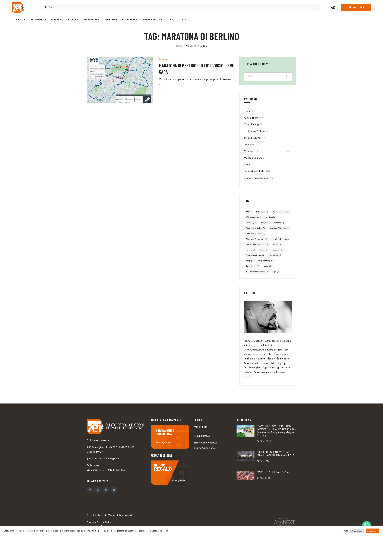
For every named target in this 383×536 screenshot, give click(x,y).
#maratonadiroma (281, 212)
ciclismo (270, 217)
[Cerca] (45, 7)
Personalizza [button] (357, 531)
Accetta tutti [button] (372, 531)
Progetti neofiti (201, 427)
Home (179, 46)
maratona (278, 223)
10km (247, 111)
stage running (265, 261)
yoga (276, 271)
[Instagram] (98, 489)
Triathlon (71, 19)
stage (249, 261)
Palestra (250, 250)
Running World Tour (152, 19)
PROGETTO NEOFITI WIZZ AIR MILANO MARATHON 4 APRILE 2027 (276, 453)
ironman (251, 223)
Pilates (263, 250)
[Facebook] (90, 489)
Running (55, 19)
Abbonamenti (111, 19)
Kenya (265, 223)
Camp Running (251, 124)
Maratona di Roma (280, 239)
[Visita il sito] (283, 522)
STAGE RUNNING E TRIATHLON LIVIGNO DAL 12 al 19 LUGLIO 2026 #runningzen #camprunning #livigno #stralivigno (276, 430)
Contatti (172, 19)
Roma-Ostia (277, 250)
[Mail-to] (114, 489)
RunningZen (106, 515)
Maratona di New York (256, 239)
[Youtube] (106, 489)
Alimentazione (251, 118)
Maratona (164, 59)
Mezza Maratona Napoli (257, 244)
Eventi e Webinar (252, 138)
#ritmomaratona (253, 217)
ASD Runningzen (38, 19)
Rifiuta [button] (345, 531)
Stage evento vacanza (205, 443)
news (247, 164)
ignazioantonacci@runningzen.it (103, 458)
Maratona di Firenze (255, 233)
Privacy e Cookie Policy (99, 522)
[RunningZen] (18, 7)
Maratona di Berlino (255, 228)
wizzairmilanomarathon (257, 271)
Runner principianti (255, 255)
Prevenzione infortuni (255, 171)
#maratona (262, 212)
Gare (247, 144)
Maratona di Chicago (279, 228)
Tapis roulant (252, 266)
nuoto (277, 244)
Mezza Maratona (253, 158)
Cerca (287, 77)
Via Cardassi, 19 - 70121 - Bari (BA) (106, 470)
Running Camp (90, 19)
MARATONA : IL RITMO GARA (273, 472)
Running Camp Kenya (205, 448)
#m (248, 212)
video (267, 266)
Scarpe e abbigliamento (256, 178)
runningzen (275, 255)
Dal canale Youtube (254, 131)
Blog (184, 19)
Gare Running (128, 19)
